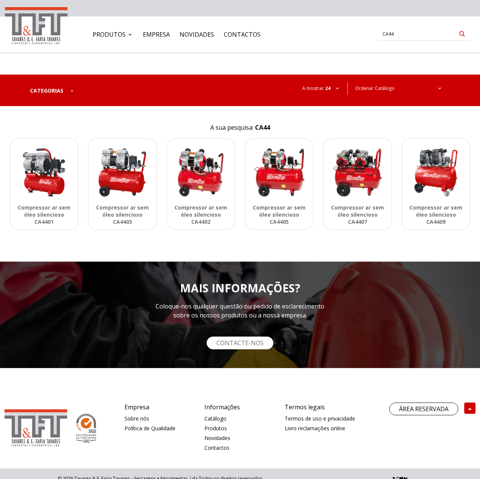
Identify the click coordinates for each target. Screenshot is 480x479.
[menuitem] (113, 34)
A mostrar (313, 88)
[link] (36, 24)
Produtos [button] (109, 34)
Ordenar (364, 88)
